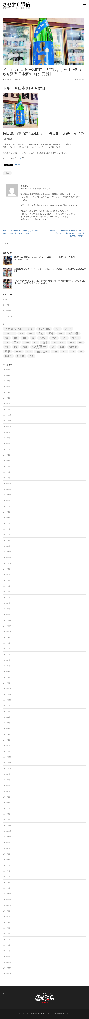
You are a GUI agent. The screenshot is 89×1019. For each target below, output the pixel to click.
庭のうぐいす (58, 342)
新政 (80, 342)
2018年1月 (7, 956)
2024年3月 (7, 535)
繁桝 (73, 351)
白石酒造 (18, 351)
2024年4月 (7, 529)
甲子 (7, 351)
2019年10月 (7, 837)
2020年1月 (7, 820)
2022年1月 (7, 683)
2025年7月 (7, 444)
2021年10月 (7, 700)
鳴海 (31, 356)
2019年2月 (7, 882)
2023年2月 (7, 609)
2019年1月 (7, 888)
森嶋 (62, 347)
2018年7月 (7, 922)
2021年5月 (7, 729)
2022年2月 (7, 677)
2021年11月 (7, 694)
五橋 (51, 333)
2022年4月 (7, 666)
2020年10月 (7, 768)
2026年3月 (7, 398)
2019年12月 (7, 825)
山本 (7, 173)
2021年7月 (7, 717)
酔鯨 (81, 351)
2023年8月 (7, 575)
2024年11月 (7, 489)
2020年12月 (7, 757)
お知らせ (6, 299)
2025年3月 (7, 466)
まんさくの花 (44, 329)
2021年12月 (7, 689)
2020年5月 (7, 797)
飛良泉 (20, 356)
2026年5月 (7, 387)
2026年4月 (7, 392)
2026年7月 (7, 375)
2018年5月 (7, 934)
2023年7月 (7, 580)
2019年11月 (7, 831)
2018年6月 (7, 928)
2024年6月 (7, 518)
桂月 (53, 347)
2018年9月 (7, 911)
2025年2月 (7, 472)
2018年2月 (7, 951)
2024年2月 (7, 540)
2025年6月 (7, 449)
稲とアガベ (42, 351)
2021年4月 (7, 734)
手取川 (72, 342)
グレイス (68, 329)
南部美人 (43, 338)
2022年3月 (7, 672)
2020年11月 (7, 763)
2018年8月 (7, 917)
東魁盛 (25, 347)
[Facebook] (3, 994)
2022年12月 (7, 620)
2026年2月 (7, 404)
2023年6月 (7, 586)
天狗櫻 (26, 342)
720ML (19, 158)
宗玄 (35, 342)
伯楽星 (61, 333)
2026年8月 (7, 369)
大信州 (75, 338)
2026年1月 (7, 409)
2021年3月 (7, 740)
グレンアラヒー (9, 333)
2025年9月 (7, 432)
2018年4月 (7, 939)
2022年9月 (7, 637)
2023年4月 (7, 597)
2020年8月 (7, 780)
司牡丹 (54, 338)
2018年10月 (7, 905)
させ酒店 (8, 79)
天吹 (16, 342)
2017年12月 (7, 962)
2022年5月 (7, 660)
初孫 (15, 338)
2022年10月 (7, 632)
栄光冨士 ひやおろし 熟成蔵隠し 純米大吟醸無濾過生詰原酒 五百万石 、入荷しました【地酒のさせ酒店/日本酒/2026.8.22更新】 (49, 281)
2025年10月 (7, 426)
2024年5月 (7, 523)
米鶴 (55, 351)
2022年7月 (7, 649)
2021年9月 (7, 706)
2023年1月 (7, 615)
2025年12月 (7, 415)
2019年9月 (7, 842)
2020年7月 (7, 785)
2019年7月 (7, 854)
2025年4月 (7, 461)
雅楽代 (8, 356)
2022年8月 (7, 643)
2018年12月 (7, 894)
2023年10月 (7, 563)
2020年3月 (7, 808)
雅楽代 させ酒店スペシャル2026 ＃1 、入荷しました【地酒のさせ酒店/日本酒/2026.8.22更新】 (45, 258)
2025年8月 (7, 438)
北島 (25, 338)
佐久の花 (73, 333)
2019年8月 (7, 848)
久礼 (41, 333)
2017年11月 (7, 968)
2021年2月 (7, 746)
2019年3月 (7, 877)
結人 (64, 351)
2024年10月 (7, 495)
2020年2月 (7, 814)
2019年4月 (7, 871)
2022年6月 (7, 654)
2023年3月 (7, 603)
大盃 (6, 342)
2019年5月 (7, 865)
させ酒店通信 (16, 4)
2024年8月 (7, 506)
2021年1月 (7, 751)
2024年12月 (7, 483)
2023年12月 (7, 552)
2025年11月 (7, 421)
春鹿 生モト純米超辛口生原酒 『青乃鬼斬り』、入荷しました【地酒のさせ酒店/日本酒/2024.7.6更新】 (66, 233)
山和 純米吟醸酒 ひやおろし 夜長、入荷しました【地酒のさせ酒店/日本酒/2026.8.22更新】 (50, 270)
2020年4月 (7, 803)
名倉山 (64, 338)
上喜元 (31, 333)
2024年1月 (7, 546)
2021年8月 (7, 711)
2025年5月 (7, 455)
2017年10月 (7, 974)
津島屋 (73, 347)
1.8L (25, 158)
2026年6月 (7, 381)
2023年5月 (7, 592)
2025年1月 (7, 478)
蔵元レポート (8, 316)
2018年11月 (7, 899)
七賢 (21, 333)
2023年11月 (7, 558)
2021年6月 (7, 723)
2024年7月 (7, 512)
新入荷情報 (80, 79)
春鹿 (6, 347)
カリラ (57, 329)
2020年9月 (7, 774)
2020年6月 (7, 791)
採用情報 (6, 305)
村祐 (15, 347)
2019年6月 (7, 860)
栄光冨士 (39, 347)
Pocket (17, 165)
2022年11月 (7, 626)
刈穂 (6, 338)
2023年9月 (7, 569)
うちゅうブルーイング (19, 328)
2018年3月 (7, 945)
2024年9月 (7, 501)
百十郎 (29, 351)
